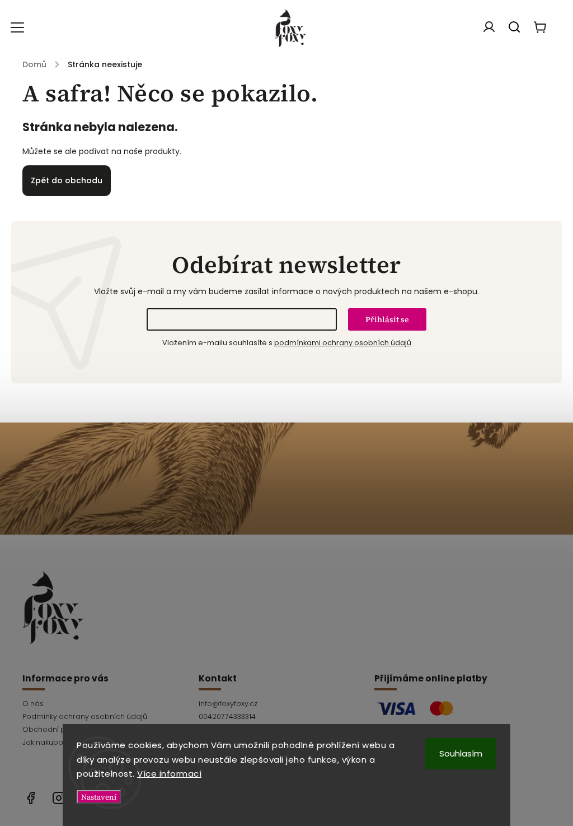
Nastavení (98, 797)
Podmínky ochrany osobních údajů (84, 716)
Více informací (169, 773)
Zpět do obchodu (66, 180)
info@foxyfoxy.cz (228, 703)
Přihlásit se (387, 319)
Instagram (58, 798)
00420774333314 (227, 716)
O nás (33, 703)
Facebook (30, 798)
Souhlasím (460, 753)
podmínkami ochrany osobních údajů (342, 342)
